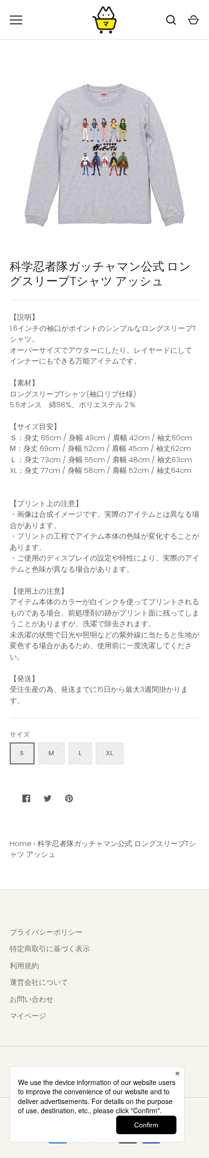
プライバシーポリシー (46, 932)
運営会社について (39, 982)
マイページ (28, 1016)
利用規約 (24, 965)
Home (21, 843)
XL (109, 753)
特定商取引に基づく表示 (50, 948)
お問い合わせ (31, 999)
